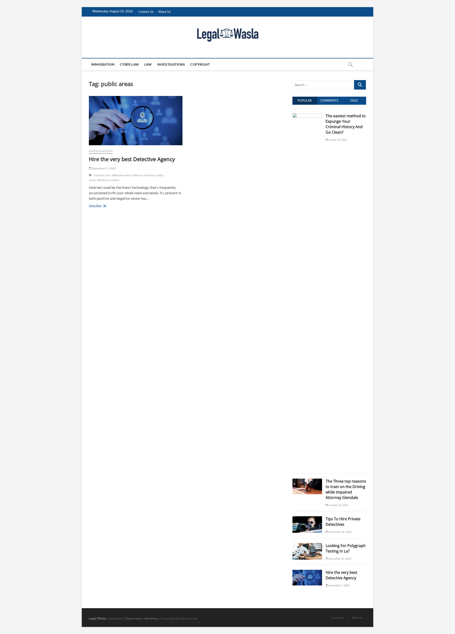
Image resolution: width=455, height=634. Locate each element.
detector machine (143, 175)
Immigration (102, 64)
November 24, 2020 (339, 531)
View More (101, 206)
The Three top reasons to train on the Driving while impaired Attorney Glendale (346, 489)
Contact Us (146, 12)
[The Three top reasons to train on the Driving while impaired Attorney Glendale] (307, 481)
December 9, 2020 (103, 168)
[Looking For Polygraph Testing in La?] (307, 545)
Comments (329, 100)
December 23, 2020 (339, 558)
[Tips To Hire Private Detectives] (307, 519)
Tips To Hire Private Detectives (343, 521)
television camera (108, 180)
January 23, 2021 (338, 505)
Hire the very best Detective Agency (132, 159)
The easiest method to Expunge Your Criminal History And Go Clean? (346, 124)
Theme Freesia (133, 618)
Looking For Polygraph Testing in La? (346, 548)
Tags (354, 100)
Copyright (200, 64)
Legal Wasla (97, 618)
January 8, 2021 (337, 139)
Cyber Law (129, 64)
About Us (164, 12)
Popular (305, 100)
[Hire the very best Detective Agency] (135, 120)
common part (102, 175)
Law (148, 64)
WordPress (151, 618)
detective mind (121, 175)
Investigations (171, 64)
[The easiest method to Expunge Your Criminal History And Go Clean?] (307, 116)
